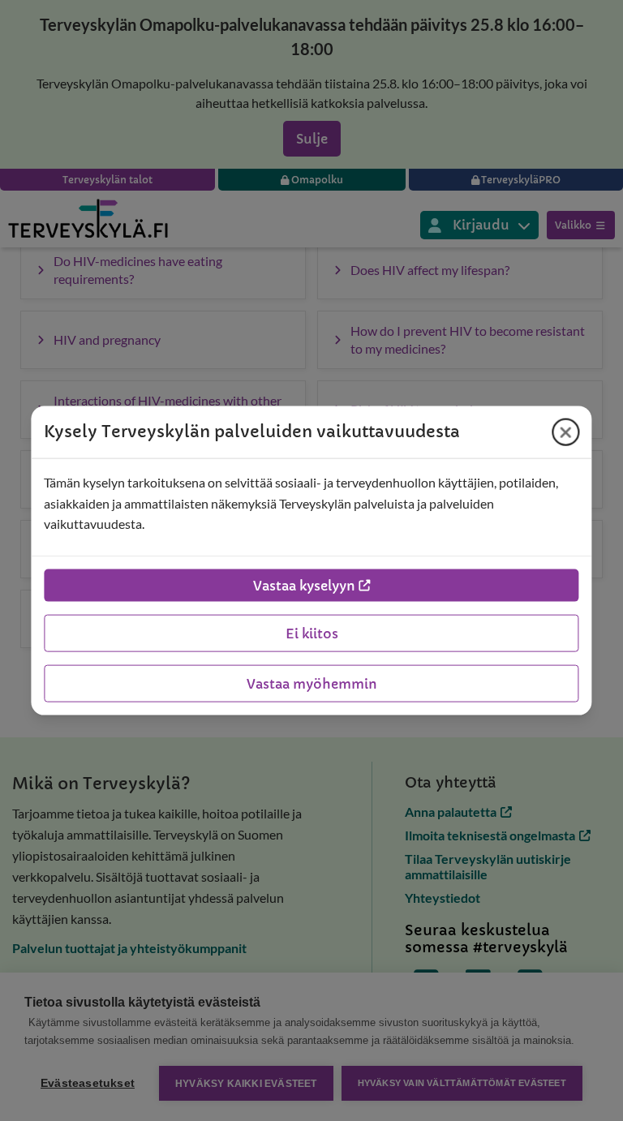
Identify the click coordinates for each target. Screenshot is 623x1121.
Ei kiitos (312, 633)
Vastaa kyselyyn (304, 585)
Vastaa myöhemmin (312, 683)
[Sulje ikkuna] (566, 432)
